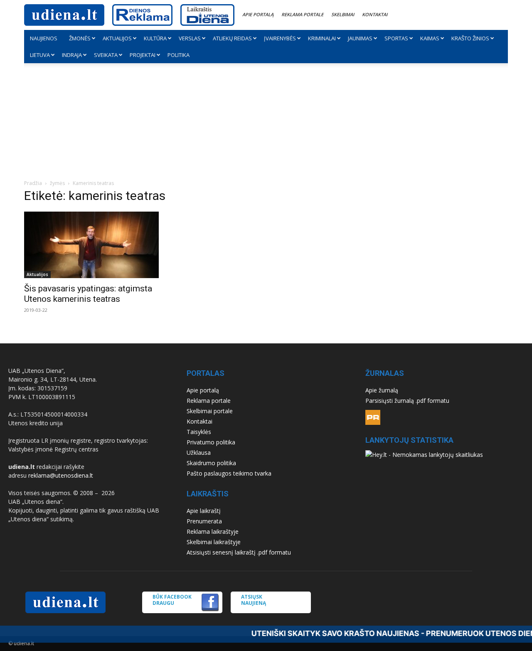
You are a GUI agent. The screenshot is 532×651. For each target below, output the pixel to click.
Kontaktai (374, 14)
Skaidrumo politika (211, 463)
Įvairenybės (280, 38)
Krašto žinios (470, 38)
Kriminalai (322, 38)
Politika (178, 55)
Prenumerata (204, 521)
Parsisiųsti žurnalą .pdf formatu (407, 400)
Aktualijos (117, 38)
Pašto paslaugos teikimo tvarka (229, 473)
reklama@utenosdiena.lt (60, 475)
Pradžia (33, 183)
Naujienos (43, 38)
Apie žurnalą (381, 390)
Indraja (72, 55)
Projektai (142, 55)
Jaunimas (360, 38)
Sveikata (106, 55)
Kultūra (155, 38)
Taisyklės (199, 432)
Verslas (190, 38)
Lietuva (40, 55)
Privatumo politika (211, 442)
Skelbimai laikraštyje (214, 542)
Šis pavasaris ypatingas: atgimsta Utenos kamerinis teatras (88, 294)
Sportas (396, 38)
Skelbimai (342, 14)
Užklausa (199, 452)
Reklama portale (302, 14)
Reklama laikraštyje (213, 531)
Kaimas (429, 38)
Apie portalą (257, 14)
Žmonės (80, 38)
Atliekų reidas (232, 38)
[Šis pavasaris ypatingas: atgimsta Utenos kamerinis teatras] (98, 245)
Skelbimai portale (210, 411)
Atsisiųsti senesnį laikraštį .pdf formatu (239, 552)
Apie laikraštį (204, 511)
